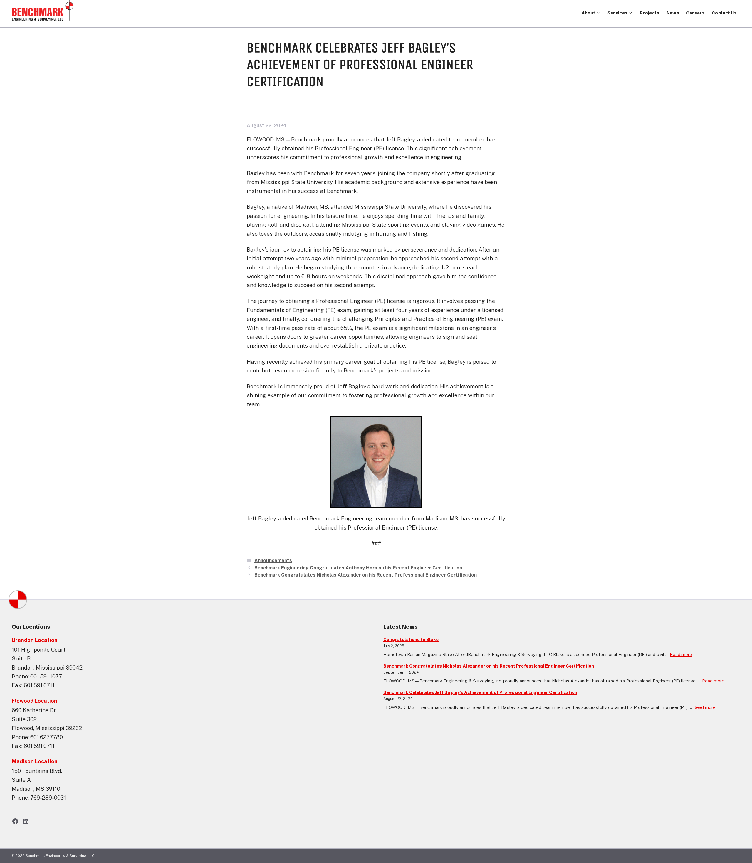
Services (617, 13)
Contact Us (724, 13)
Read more (681, 654)
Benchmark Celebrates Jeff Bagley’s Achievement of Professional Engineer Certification (480, 692)
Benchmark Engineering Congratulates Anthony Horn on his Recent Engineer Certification (358, 568)
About (588, 13)
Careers (695, 13)
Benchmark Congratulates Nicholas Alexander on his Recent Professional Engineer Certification (366, 575)
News (673, 13)
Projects (649, 13)
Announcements (273, 560)
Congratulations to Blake (411, 639)
